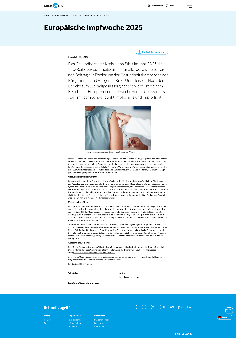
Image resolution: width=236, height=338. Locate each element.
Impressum (99, 326)
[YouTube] (162, 307)
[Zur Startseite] (61, 5)
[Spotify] (171, 307)
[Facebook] (135, 307)
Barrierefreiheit (101, 319)
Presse (47, 323)
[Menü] (189, 5)
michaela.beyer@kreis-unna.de (107, 259)
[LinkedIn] (189, 307)
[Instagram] (144, 307)
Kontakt (47, 319)
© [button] (85, 155)
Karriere (73, 326)
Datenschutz (100, 323)
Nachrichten (75, 15)
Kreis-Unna (49, 15)
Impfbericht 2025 (76, 264)
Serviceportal (62, 15)
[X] (153, 307)
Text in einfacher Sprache (153, 52)
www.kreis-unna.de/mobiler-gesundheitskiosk (94, 252)
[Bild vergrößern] (118, 128)
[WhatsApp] (180, 307)
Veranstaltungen (76, 323)
